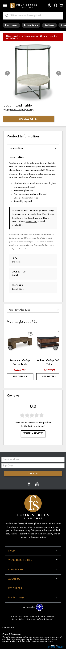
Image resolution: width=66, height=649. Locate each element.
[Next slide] (55, 347)
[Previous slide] (10, 347)
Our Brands (8, 628)
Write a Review (33, 433)
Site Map (31, 619)
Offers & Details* (45, 619)
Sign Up (33, 473)
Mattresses (11, 25)
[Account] (55, 5)
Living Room (31, 25)
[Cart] (61, 5)
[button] (5, 6)
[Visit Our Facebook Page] (29, 484)
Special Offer (28, 119)
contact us (31, 221)
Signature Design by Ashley (20, 109)
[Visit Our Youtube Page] (37, 484)
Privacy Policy (18, 619)
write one (40, 426)
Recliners (49, 25)
